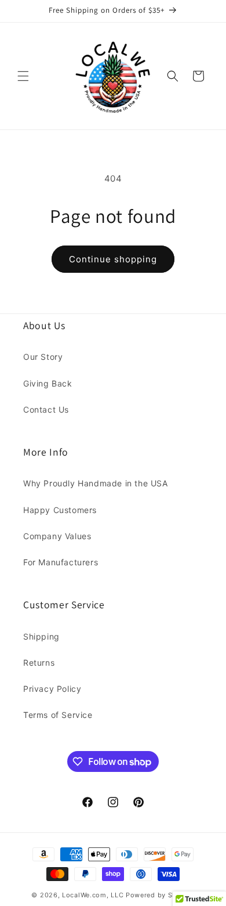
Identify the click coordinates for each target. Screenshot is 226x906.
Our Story (43, 357)
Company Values (57, 536)
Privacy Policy (52, 689)
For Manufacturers (60, 562)
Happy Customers (60, 510)
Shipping (41, 636)
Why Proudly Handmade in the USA (95, 483)
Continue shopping (113, 259)
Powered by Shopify (160, 895)
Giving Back (47, 383)
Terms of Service (58, 715)
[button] (23, 76)
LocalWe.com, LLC (92, 895)
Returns (38, 662)
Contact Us (46, 409)
